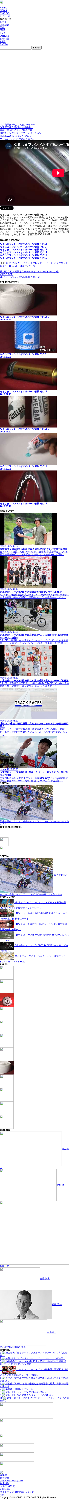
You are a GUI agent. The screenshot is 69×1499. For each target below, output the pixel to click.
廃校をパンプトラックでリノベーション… (22, 133)
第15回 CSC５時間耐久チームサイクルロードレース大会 (29, 271)
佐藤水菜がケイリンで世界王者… (17, 130)
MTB (2, 30)
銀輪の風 (4, 38)
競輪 (2, 27)
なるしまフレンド (33, 263)
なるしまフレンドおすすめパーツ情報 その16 (23, 258)
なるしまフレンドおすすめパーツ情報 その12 (23, 249)
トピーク (48, 263)
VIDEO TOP (6, 274)
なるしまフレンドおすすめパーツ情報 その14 (23, 252)
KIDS (2, 41)
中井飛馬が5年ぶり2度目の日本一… (18, 124)
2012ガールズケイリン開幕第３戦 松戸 (20, 277)
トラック (4, 24)
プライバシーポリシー (11, 1480)
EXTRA (4, 44)
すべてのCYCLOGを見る (13, 1347)
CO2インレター (14, 263)
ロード (3, 21)
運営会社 (4, 1477)
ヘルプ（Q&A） (8, 1486)
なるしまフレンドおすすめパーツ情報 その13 (23, 244)
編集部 (3, 1475)
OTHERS (5, 36)
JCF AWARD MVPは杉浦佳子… (16, 127)
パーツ (32, 266)
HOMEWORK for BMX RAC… (15, 136)
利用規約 (4, 1483)
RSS (2, 1494)
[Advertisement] (34, 87)
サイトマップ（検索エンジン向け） (18, 1492)
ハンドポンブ (20, 266)
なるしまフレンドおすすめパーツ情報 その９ (23, 246)
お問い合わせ (7, 1489)
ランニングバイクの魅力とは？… (17, 138)
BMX (2, 33)
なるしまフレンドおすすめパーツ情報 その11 (23, 255)
